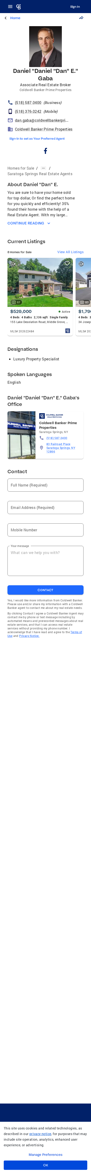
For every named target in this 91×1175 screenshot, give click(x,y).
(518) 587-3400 (56, 438)
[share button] (81, 17)
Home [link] (15, 18)
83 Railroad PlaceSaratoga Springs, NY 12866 (60, 447)
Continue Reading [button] (25, 223)
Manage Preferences (46, 1155)
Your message (20, 546)
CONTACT (45, 590)
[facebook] (45, 151)
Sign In (75, 6)
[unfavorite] (67, 263)
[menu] (11, 6)
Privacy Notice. (29, 636)
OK (45, 1165)
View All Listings (70, 252)
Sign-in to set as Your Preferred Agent (37, 138)
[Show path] (43, 168)
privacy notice (40, 1134)
